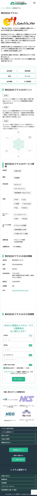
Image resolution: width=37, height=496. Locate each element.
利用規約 (4, 483)
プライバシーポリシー (8, 486)
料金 (9, 76)
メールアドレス (8, 355)
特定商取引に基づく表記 (9, 490)
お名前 (6, 335)
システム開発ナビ (18, 469)
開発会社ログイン (18, 450)
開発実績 (27, 71)
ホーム (2, 8)
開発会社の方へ (6, 442)
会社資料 (9, 71)
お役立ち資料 (5, 439)
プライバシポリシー (10, 372)
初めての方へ (5, 435)
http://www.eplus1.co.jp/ (20, 290)
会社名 (6, 345)
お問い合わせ (19, 460)
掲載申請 (4, 479)
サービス (27, 76)
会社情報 (9, 81)
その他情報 (27, 81)
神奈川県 (8, 8)
